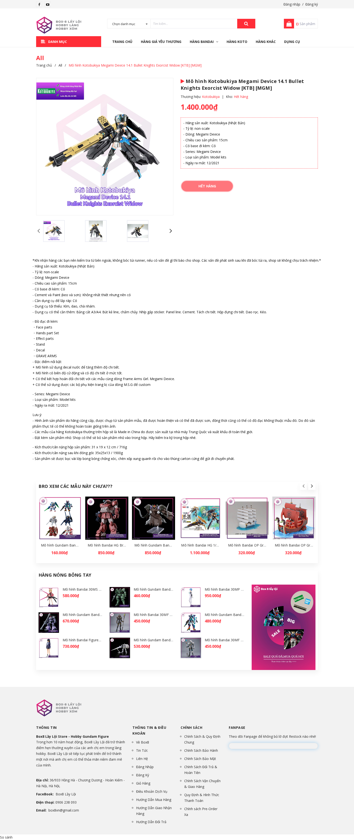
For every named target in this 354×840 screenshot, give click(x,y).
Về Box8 (142, 742)
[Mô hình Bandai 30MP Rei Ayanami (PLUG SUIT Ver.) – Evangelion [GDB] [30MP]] (191, 597)
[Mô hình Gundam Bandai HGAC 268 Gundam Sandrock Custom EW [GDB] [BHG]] (153, 518)
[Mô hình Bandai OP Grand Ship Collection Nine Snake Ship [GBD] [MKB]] (293, 518)
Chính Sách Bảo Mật (200, 758)
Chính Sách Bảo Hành (201, 750)
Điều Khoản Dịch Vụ (151, 791)
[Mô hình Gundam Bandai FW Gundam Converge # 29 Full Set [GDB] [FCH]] (60, 518)
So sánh (6, 837)
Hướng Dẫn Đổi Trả (151, 822)
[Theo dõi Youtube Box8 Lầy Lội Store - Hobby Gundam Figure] (47, 4)
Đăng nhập (291, 4)
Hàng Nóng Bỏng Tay (65, 575)
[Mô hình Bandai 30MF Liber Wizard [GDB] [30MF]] (191, 648)
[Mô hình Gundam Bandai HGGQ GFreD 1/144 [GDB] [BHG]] (191, 622)
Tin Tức (142, 750)
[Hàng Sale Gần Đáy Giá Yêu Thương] (283, 627)
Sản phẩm (305, 23)
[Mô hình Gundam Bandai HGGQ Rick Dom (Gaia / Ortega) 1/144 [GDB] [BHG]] (49, 622)
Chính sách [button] (191, 727)
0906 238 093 (66, 802)
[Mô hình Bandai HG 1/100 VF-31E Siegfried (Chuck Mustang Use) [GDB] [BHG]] (200, 518)
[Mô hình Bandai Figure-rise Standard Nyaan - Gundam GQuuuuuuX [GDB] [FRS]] (49, 648)
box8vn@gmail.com (63, 810)
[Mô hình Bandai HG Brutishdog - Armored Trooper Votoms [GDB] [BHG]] (106, 518)
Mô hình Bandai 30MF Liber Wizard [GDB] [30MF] (244, 640)
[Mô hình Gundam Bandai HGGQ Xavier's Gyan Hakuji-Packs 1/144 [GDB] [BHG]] (120, 648)
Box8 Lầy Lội (66, 794)
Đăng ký (311, 4)
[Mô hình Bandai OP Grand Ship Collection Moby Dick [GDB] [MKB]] (247, 518)
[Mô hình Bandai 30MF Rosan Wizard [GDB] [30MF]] (120, 622)
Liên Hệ (142, 758)
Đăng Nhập (145, 767)
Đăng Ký (142, 775)
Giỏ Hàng (143, 783)
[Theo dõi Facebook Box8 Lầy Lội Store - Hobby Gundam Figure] (39, 4)
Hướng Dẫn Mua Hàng (153, 799)
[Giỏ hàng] (287, 23)
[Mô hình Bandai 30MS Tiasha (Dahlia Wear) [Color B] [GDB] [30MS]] (49, 597)
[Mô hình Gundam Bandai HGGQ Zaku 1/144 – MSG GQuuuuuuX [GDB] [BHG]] (120, 597)
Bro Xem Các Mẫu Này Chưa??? (75, 486)
